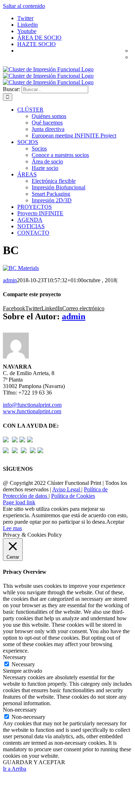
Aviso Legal (66, 489)
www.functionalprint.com (32, 411)
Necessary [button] (14, 657)
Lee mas (12, 528)
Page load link (19, 502)
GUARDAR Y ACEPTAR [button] (34, 762)
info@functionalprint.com (32, 405)
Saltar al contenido (24, 6)
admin (10, 280)
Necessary (23, 664)
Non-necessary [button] (20, 710)
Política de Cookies (73, 496)
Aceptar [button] (115, 522)
